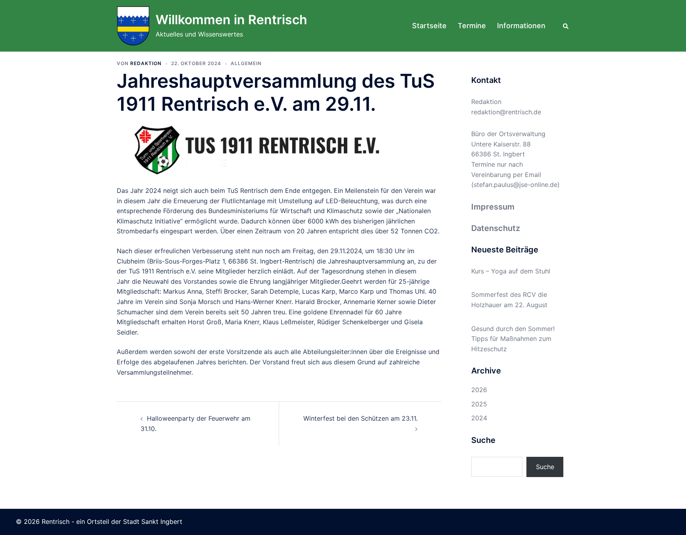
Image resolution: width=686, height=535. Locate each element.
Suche (545, 467)
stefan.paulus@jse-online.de (515, 185)
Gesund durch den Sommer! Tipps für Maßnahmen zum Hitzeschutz (513, 339)
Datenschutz (495, 228)
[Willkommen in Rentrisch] (133, 26)
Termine (472, 25)
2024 (479, 418)
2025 (479, 404)
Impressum (492, 207)
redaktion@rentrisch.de (506, 112)
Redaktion (146, 63)
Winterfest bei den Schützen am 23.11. (360, 418)
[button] (566, 25)
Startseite (429, 25)
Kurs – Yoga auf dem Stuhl (510, 271)
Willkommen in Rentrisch (231, 19)
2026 (479, 390)
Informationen (521, 25)
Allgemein (246, 63)
